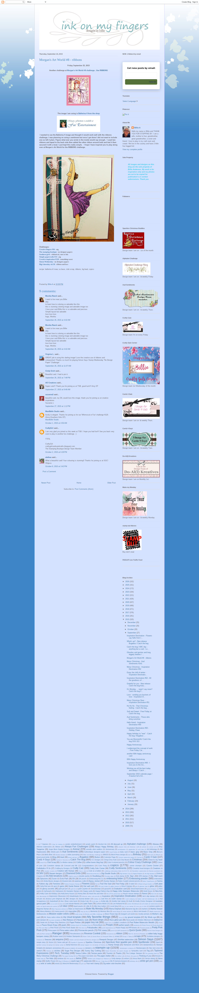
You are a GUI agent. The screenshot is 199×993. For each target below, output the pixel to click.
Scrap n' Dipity (127, 936)
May (129, 791)
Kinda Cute (84, 901)
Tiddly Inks (40, 958)
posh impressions (107, 928)
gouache (108, 889)
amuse (144, 847)
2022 (127, 595)
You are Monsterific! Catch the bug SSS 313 (139, 740)
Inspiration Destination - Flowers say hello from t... (139, 637)
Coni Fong (102, 865)
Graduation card (120, 889)
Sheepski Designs (106, 940)
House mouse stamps (131, 893)
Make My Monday (94, 908)
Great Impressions (137, 889)
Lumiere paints (154, 906)
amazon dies (122, 847)
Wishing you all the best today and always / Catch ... (139, 769)
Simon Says (146, 939)
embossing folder (114, 878)
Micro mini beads (140, 911)
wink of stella (46, 963)
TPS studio (70, 958)
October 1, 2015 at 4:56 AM (56, 423)
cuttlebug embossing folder (113, 871)
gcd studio (148, 884)
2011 (127, 819)
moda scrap (78, 914)
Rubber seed (58, 936)
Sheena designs (91, 939)
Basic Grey (147, 852)
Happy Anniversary (134, 745)
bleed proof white (43, 857)
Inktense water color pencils (90, 896)
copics (114, 865)
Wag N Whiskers (63, 961)
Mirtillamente (41, 914)
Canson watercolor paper (126, 857)
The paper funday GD (69, 956)
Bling (54, 857)
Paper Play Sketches (58, 922)
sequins (59, 939)
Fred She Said (105, 884)
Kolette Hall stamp (119, 901)
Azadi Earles (113, 852)
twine (78, 958)
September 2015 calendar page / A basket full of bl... (139, 775)
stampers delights (69, 948)
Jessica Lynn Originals (54, 899)
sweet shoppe (123, 951)
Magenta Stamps (43, 909)
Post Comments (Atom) (84, 489)
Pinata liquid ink (157, 925)
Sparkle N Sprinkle (77, 942)
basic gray (135, 852)
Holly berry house (67, 893)
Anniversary (110, 849)
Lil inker (63, 906)
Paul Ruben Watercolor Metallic (142, 922)
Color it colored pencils (115, 862)
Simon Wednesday (46, 262)
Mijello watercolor (155, 911)
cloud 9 (42, 862)
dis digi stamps (149, 873)
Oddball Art (158, 920)
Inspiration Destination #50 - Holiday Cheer (138, 729)
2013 (127, 812)
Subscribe (152, 82)
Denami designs (55, 873)
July (129, 784)
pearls (64, 925)
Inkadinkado (74, 896)
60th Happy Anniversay (136, 759)
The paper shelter (104, 956)
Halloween (59, 891)
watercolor (88, 961)
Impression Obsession (57, 896)
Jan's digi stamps (148, 896)
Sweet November (110, 951)
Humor (144, 894)
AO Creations (50, 383)
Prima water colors (67, 930)
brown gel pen (72, 857)
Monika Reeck (51, 296)
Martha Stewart (156, 909)
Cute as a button (95, 871)
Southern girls (44, 254)
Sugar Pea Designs (72, 951)
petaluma (137, 925)
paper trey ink (91, 922)
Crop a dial (82, 871)
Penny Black (97, 925)
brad (62, 857)
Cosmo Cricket (152, 866)
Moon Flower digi (111, 914)
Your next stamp (92, 963)
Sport (158, 942)
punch (113, 930)
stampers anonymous (53, 948)
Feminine (56, 884)
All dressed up (117, 844)
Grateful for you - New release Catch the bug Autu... (138, 685)
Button (97, 857)
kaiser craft (141, 899)
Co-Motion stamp (66, 862)
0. (37, 844)
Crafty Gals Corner (97, 868)
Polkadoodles (92, 928)
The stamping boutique (48, 252)
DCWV (40, 873)
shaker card (73, 939)
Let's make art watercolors (149, 903)
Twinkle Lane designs (94, 958)
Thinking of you (145, 956)
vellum (126, 958)
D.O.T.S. (127, 871)
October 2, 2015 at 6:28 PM (56, 452)
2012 (127, 816)
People (109, 925)
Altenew (156, 844)
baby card (124, 852)
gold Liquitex (83, 889)
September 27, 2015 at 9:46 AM (57, 389)
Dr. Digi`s (130, 876)
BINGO (105, 854)
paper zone (108, 922)
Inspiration (106, 896)
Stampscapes (141, 948)
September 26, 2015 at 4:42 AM (57, 320)
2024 (127, 588)
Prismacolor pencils (86, 930)
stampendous (148, 945)
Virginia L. (49, 354)
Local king (114, 906)
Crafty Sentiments (117, 868)
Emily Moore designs (51, 881)
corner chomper (136, 865)
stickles (57, 951)
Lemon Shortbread (133, 903)
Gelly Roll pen (45, 886)
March (130, 798)
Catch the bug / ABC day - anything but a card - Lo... (138, 648)
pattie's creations (120, 922)
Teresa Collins (81, 953)
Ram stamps (46, 933)
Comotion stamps (53, 865)
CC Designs (96, 860)
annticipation (122, 849)
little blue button (100, 906)
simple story (41, 942)
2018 (127, 609)
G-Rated (140, 884)
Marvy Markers (45, 911)
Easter (54, 878)
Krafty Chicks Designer (144, 901)
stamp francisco (71, 945)
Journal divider (84, 899)
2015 (127, 619)
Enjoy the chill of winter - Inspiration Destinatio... (137, 673)
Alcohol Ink (102, 844)
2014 (127, 809)
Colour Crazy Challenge (139, 862)
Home (79, 483)
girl (136, 886)
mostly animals (143, 914)
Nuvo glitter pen (116, 920)
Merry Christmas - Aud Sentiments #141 (135, 662)
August (131, 780)
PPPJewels (132, 928)
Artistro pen (55, 852)
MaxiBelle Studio (52, 411)
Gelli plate (158, 884)
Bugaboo (84, 857)
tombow (60, 958)
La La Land (54, 903)
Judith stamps (116, 899)
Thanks (119, 953)
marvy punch (60, 911)
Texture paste (96, 953)
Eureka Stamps (109, 881)
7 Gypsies (44, 844)
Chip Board (124, 860)
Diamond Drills (73, 873)
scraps (137, 936)
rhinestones (110, 933)
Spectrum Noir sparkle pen (119, 942)
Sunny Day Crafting (93, 951)
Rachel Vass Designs (153, 930)
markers (145, 909)
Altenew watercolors (44, 847)
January (131, 804)
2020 (127, 602)
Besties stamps (60, 854)
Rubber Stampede (73, 936)
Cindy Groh (50, 371)
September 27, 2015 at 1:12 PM (57, 406)
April (130, 794)
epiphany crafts (80, 881)
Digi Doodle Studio (108, 873)
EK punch (82, 878)
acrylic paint (90, 844)
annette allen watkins (94, 849)
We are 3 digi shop (102, 961)
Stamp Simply (113, 945)
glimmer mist (143, 886)
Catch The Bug (78, 859)
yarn (82, 963)
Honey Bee (82, 893)
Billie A (137, 128)
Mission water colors (59, 914)
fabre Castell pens (148, 881)
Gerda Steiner (73, 886)
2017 (127, 612)
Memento (93, 911)
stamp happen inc (86, 945)
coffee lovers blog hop (94, 862)
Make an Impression (75, 909)
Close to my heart (155, 860)
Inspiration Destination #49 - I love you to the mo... (138, 764)
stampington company (127, 948)
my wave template (54, 920)
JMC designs (70, 899)
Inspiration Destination (125, 896)
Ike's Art (153, 893)
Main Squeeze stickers (59, 909)
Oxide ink (43, 922)
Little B (88, 906)
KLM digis (95, 901)
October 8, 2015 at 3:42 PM (56, 466)
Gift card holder (103, 886)
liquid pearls (78, 906)
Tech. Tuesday (62, 953)
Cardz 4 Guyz (43, 859)
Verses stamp (150, 958)
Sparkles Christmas (93, 942)
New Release (68, 920)
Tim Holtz (50, 958)
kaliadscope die (152, 899)
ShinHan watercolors (126, 940)
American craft (134, 847)
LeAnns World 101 (103, 903)
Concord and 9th (70, 865)
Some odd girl (62, 942)
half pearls (48, 891)
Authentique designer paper (94, 852)
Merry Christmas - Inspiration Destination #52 (138, 668)
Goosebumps (96, 889)
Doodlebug (96, 876)
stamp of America (99, 945)
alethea (48, 457)
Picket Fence (146, 925)
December (132, 622)
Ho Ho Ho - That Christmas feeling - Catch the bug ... (138, 707)
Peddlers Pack (86, 925)
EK (73, 879)
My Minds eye (150, 917)
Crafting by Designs (62, 868)
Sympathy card (137, 951)
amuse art (152, 847)
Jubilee (96, 899)
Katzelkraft (54, 901)
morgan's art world (127, 914)
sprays (51, 945)
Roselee (142, 933)
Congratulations (88, 865)
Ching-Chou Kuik (110, 860)
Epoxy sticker (94, 881)
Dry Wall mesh (156, 876)
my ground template (132, 917)
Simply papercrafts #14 (48, 257)
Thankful (109, 953)
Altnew (57, 847)
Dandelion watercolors (139, 871)
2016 (127, 616)
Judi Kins (104, 899)
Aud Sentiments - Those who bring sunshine (138, 718)
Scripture (39, 939)
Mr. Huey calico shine (52, 917)
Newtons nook (82, 920)
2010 (127, 823)
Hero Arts (158, 891)
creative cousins (49, 871)
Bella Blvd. (49, 854)
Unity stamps (116, 958)
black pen (150, 854)
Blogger (111, 974)
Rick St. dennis (133, 933)
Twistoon (106, 958)
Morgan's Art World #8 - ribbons (139, 658)
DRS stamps (143, 876)
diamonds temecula (93, 873)
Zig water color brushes (112, 963)
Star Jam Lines (154, 948)
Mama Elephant (115, 909)
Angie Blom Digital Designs (59, 849)
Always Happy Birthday (104, 847)
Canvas (139, 857)
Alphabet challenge (136, 844)
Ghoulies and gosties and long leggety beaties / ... (139, 653)
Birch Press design (118, 854)
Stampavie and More (131, 945)
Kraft (130, 901)
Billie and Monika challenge (92, 854)
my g (120, 917)
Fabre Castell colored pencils (129, 881)
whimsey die (134, 961)
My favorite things (98, 916)
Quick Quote (135, 930)
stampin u (88, 948)
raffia (38, 933)
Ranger (57, 933)
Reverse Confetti (92, 933)
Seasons (48, 940)
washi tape (75, 961)
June (130, 787)
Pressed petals (144, 928)
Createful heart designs (141, 868)
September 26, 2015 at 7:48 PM (57, 378)
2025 (127, 585)
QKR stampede (122, 930)
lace (61, 903)
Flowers (85, 883)
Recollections (75, 933)
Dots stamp (120, 876)
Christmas (137, 859)
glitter (152, 886)
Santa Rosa (96, 936)
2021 (127, 599)
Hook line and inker (96, 893)
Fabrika (159, 881)
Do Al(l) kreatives (54, 876)
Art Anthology (152, 849)
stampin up (102, 947)
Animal (76, 849)
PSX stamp (102, 930)
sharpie (81, 939)
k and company (130, 899)
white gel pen (146, 961)
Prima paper (52, 930)
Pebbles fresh (74, 925)
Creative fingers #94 (47, 249)
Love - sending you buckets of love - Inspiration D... (139, 696)
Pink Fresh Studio (68, 928)
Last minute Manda (72, 903)
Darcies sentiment (154, 871)
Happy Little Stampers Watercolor (126, 891)
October (131, 629)
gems (62, 886)
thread (157, 956)
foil (96, 884)
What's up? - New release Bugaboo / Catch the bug (137, 642)
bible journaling (73, 854)
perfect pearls (124, 925)
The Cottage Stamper (134, 953)
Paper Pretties (75, 922)
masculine (72, 911)
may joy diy (84, 911)
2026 (127, 581)
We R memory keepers (118, 961)
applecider (132, 849)
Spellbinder (143, 942)
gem (55, 886)
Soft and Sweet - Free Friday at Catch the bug (139, 712)
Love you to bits (141, 906)
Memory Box (105, 911)
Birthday (137, 854)
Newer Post (45, 483)
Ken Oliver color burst (69, 901)
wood (57, 963)
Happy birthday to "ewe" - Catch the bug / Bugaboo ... (139, 735)
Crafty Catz (78, 868)
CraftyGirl (49, 428)
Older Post (111, 483)
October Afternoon (144, 920)
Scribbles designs (153, 936)
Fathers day (44, 884)
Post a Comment (49, 471)
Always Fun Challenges (76, 846)
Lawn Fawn (87, 904)
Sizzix (51, 942)
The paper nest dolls (85, 956)
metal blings (116, 911)
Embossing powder (138, 878)
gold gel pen (63, 889)
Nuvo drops (98, 920)
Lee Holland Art (118, 903)
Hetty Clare (44, 893)
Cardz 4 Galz (150, 857)
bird (129, 854)
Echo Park (64, 879)
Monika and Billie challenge (93, 914)
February (131, 801)
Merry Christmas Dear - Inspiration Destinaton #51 (138, 701)
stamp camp (59, 945)
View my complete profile (132, 149)
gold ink (73, 889)
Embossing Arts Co (96, 878)
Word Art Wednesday (70, 963)
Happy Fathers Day (102, 891)
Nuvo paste (130, 920)
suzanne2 (49, 395)
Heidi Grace (147, 891)
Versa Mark (137, 958)
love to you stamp (127, 906)
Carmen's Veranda (62, 860)
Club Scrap (51, 862)
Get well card (89, 886)
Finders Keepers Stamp (71, 884)
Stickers (48, 951)
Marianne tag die (131, 909)
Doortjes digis (109, 876)
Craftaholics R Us (44, 868)
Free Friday (120, 884)
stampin (80, 948)
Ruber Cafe (86, 936)
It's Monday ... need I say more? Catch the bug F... (139, 690)
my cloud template (72, 917)
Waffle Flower (50, 961)
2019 (127, 606)
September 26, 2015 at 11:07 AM (58, 366)
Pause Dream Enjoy (50, 925)
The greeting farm (151, 953)
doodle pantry (84, 876)
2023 (127, 592)
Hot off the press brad (113, 893)
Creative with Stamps (65, 871)
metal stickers (127, 911)
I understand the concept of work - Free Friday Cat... (140, 749)
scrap (117, 936)
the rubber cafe (120, 956)
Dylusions (44, 879)
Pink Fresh (54, 928)
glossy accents (48, 889)
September (132, 633)
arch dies (141, 849)
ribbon (119, 933)
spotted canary (41, 945)
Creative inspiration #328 (49, 259)
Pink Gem (82, 928)
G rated (131, 884)
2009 (127, 826)
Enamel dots (67, 881)
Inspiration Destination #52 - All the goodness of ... (139, 679)
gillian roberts (115, 886)
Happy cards (87, 891)
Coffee (79, 862)
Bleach (158, 854)
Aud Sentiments (70, 852)
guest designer (151, 889)
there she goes (131, 956)
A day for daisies (57, 844)
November (132, 626)
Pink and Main (43, 928)
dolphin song (72, 876)
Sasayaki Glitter (107, 936)
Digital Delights (137, 873)
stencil (39, 951)
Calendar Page (109, 857)
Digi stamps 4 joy (125, 873)
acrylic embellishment (73, 844)
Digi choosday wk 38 (47, 264)
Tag (148, 951)
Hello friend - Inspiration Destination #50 (136, 723)
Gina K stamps (126, 886)
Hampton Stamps (72, 891)
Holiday (54, 893)
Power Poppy (121, 928)
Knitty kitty (105, 901)
